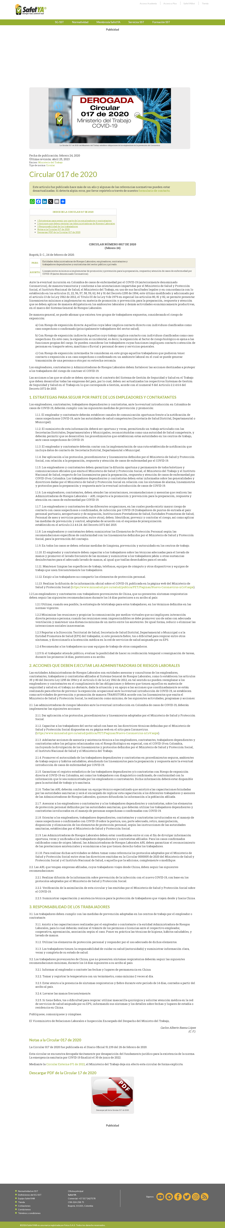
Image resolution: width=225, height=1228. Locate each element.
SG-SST (59, 22)
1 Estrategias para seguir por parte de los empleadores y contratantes (74, 220)
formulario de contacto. (154, 190)
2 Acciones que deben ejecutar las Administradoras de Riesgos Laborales (76, 223)
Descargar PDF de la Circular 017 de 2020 (58, 232)
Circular (50, 165)
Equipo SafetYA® (26, 1198)
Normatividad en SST (28, 1191)
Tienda (205, 3)
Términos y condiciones (29, 1213)
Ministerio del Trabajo (50, 162)
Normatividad (80, 22)
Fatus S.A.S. (69, 1225)
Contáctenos (24, 1209)
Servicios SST (136, 22)
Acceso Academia (148, 3)
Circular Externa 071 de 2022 (65, 1064)
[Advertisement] (112, 54)
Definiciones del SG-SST (29, 1194)
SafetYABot (189, 3)
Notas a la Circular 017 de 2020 (53, 229)
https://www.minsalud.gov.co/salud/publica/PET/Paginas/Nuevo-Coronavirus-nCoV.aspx (133, 587)
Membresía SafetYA (108, 22)
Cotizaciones (24, 1205)
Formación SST (161, 22)
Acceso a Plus (170, 3)
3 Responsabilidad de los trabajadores (57, 226)
